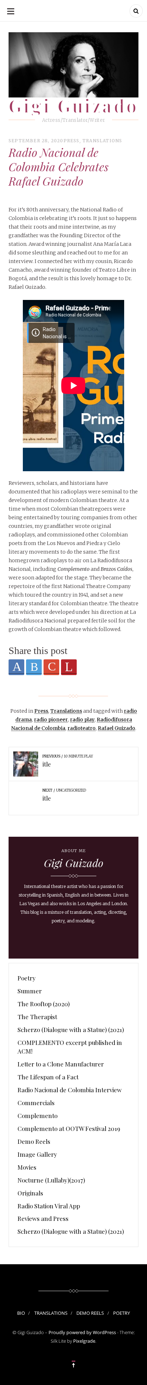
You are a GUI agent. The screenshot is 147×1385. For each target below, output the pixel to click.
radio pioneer (51, 719)
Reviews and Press (43, 1218)
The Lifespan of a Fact (47, 1077)
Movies (26, 1167)
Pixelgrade (84, 1341)
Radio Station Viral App (48, 1206)
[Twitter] (34, 667)
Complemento (37, 1115)
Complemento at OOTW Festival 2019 (68, 1128)
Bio (21, 1313)
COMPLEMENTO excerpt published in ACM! (69, 1046)
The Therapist (37, 1017)
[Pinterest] (69, 667)
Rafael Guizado (116, 728)
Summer (29, 991)
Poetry (26, 978)
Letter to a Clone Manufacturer (60, 1064)
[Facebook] (16, 667)
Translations (102, 140)
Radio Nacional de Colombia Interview (69, 1090)
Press (72, 140)
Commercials (36, 1103)
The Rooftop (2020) (43, 1004)
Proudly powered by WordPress (82, 1332)
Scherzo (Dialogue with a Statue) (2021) (70, 1029)
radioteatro (81, 728)
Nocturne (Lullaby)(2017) (51, 1180)
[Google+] (51, 667)
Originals (30, 1193)
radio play (82, 719)
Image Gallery (37, 1154)
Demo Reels (33, 1141)
